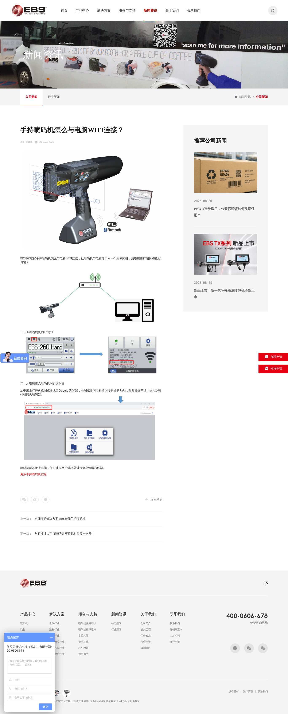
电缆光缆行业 (57, 647)
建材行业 (54, 629)
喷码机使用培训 (87, 623)
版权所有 (234, 691)
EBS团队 (145, 647)
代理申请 (146, 641)
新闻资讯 (150, 10)
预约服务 (83, 653)
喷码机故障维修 (87, 629)
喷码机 (24, 623)
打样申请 (175, 641)
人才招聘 (175, 635)
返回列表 (156, 499)
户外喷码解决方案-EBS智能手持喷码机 (60, 518)
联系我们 (193, 10)
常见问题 (83, 635)
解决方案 (104, 10)
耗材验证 (83, 647)
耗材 (22, 629)
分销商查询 (176, 629)
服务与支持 (127, 10)
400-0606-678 (247, 615)
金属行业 (54, 623)
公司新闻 (31, 96)
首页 (64, 10)
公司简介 (146, 623)
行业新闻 (54, 96)
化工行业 (54, 635)
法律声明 (248, 691)
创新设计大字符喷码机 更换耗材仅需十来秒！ (64, 533)
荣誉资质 (146, 635)
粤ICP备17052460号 (95, 701)
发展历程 (146, 629)
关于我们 (172, 10)
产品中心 (82, 10)
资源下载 (83, 641)
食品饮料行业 (57, 653)
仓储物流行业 (57, 641)
